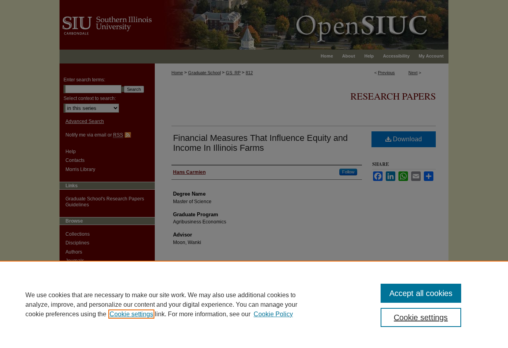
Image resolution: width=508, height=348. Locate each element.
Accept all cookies (420, 293)
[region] (254, 304)
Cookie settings (131, 314)
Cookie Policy (273, 314)
